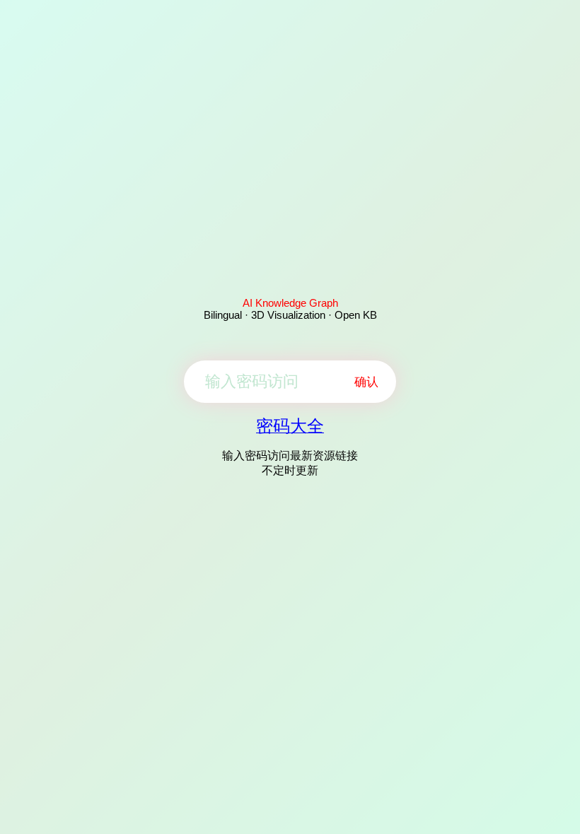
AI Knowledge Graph (290, 303)
